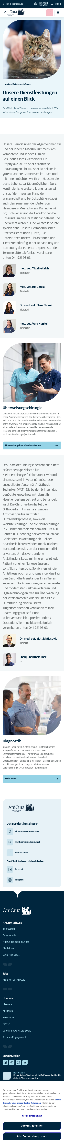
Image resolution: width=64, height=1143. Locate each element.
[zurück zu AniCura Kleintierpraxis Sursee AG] (14, 12)
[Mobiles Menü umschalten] (57, 12)
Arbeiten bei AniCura (14, 979)
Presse (6, 1024)
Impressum (9, 928)
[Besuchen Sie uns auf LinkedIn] (25, 1062)
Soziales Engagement (14, 1037)
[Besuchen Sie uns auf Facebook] (5, 1062)
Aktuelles (8, 1011)
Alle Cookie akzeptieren (32, 1136)
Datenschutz (9, 935)
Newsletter (9, 1017)
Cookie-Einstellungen (32, 1116)
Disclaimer (8, 948)
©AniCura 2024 (11, 955)
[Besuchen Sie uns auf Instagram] (18, 1062)
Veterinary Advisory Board (17, 1030)
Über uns (7, 1004)
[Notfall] (49, 12)
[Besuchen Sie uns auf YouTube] (11, 1062)
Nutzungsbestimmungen (16, 942)
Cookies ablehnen (32, 1125)
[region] (32, 1112)
